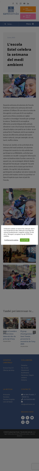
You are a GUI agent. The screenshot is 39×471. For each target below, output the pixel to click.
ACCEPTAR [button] (24, 240)
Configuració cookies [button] (11, 240)
